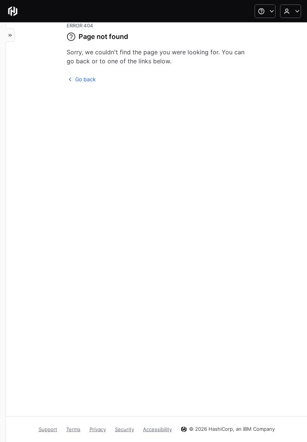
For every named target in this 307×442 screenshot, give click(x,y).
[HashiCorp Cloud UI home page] (12, 11)
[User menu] (290, 11)
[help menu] (265, 11)
